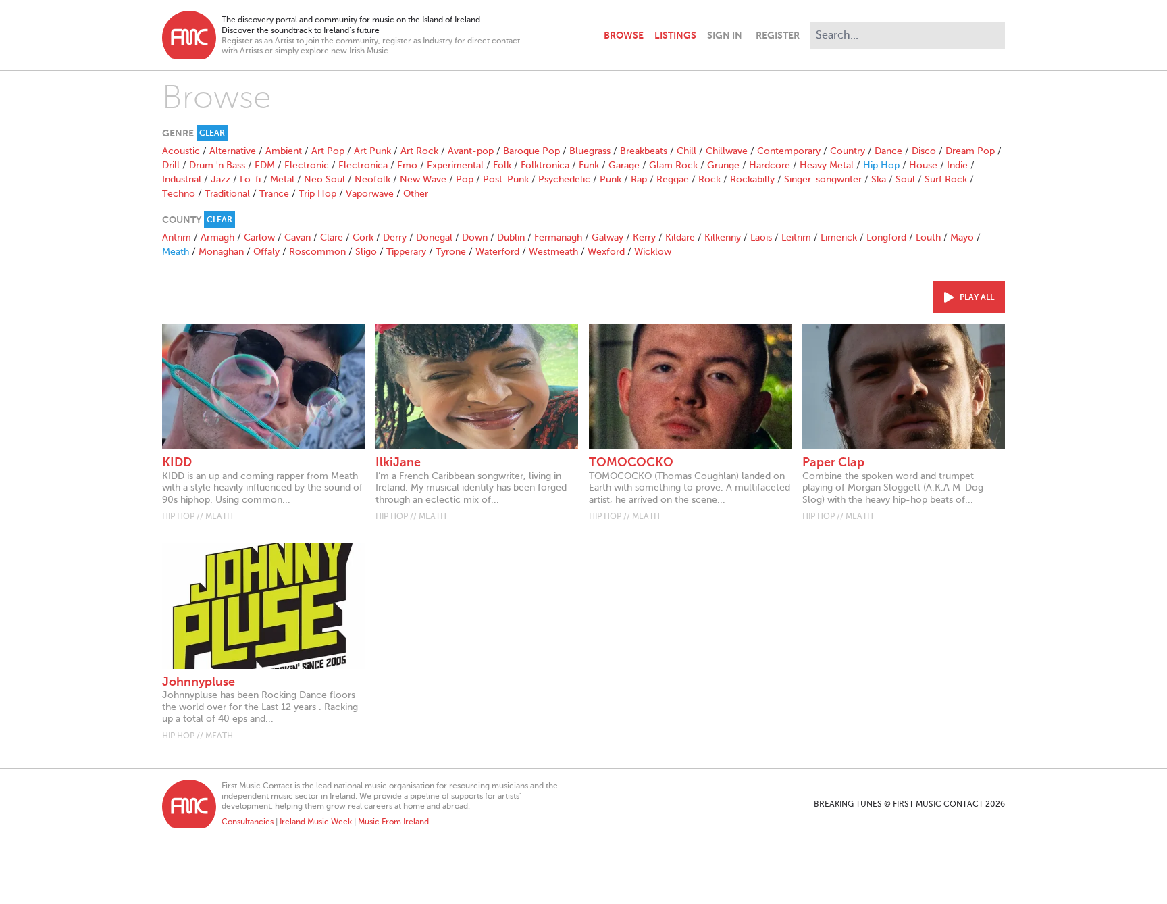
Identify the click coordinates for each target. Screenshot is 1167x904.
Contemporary (789, 151)
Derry (395, 237)
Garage (624, 165)
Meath (175, 252)
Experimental (455, 165)
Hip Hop (881, 165)
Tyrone (451, 252)
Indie (957, 165)
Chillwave (727, 151)
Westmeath (553, 252)
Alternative (232, 151)
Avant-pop (471, 151)
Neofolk (372, 179)
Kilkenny (722, 237)
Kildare (680, 237)
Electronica (363, 165)
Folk (502, 165)
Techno (178, 194)
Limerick (839, 237)
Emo (407, 165)
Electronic (306, 165)
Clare (331, 237)
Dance (888, 151)
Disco (924, 151)
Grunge (723, 165)
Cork (363, 237)
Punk (610, 179)
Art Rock (419, 151)
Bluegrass (590, 151)
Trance (274, 194)
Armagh (217, 237)
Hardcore (769, 165)
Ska (878, 179)
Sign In (724, 35)
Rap (639, 179)
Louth (928, 237)
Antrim (176, 237)
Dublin (511, 237)
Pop (464, 179)
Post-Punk (506, 179)
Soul (905, 179)
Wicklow (652, 252)
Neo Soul (324, 179)
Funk (589, 165)
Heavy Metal (827, 165)
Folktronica (545, 165)
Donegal (434, 237)
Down (475, 237)
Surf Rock (946, 179)
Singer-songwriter (823, 179)
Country (847, 151)
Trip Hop (317, 194)
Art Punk (372, 151)
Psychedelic (564, 179)
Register (778, 35)
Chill (686, 151)
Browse (624, 35)
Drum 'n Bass (217, 165)
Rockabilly (752, 179)
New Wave (423, 179)
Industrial (181, 179)
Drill (171, 165)
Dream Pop (970, 151)
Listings (675, 35)
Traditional (227, 194)
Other (415, 194)
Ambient (283, 151)
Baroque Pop (531, 151)
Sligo (366, 252)
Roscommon (317, 252)
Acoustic (181, 151)
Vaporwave (370, 194)
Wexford (606, 252)
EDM (265, 165)
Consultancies (248, 821)
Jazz (220, 179)
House (923, 165)
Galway (607, 237)
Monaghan (221, 252)
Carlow (259, 237)
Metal (282, 179)
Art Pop (327, 151)
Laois (761, 237)
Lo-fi (250, 179)
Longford (886, 237)
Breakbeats (643, 151)
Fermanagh (558, 237)
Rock (709, 179)
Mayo (962, 237)
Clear (212, 133)
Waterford (497, 252)
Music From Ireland (393, 821)
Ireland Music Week (316, 821)
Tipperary (406, 252)
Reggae (672, 179)
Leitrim (796, 237)
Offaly (266, 252)
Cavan (297, 237)
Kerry (644, 237)
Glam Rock (673, 165)
